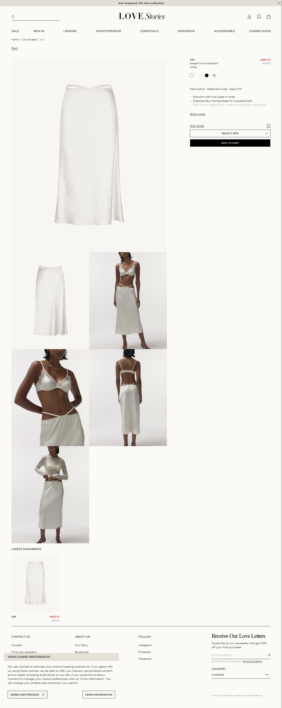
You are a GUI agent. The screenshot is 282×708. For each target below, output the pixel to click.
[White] (192, 75)
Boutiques (82, 652)
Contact (17, 645)
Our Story (81, 645)
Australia (218, 674)
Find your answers (24, 652)
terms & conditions (252, 661)
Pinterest (145, 652)
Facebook (145, 658)
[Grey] (214, 75)
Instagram (145, 645)
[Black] (207, 75)
